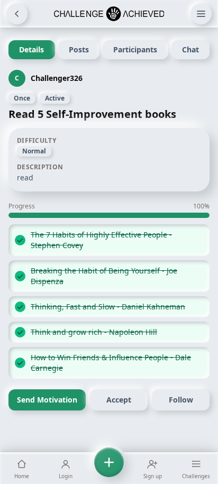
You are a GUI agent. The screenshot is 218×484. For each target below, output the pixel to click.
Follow (181, 400)
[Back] (17, 13)
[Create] (109, 468)
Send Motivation (47, 400)
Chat (190, 49)
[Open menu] (201, 13)
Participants (135, 49)
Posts (79, 49)
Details (31, 49)
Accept (118, 400)
